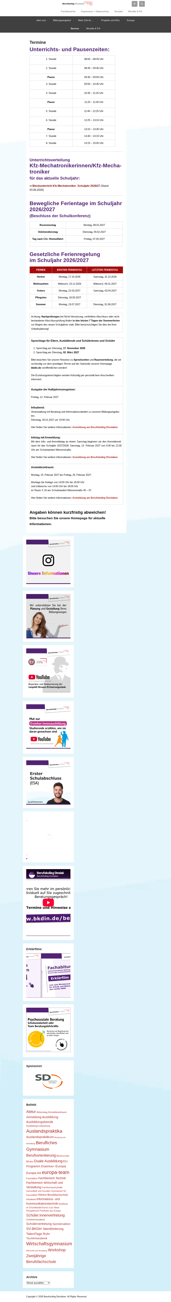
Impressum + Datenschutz (95, 11)
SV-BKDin (34, 1229)
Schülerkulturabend (35, 1220)
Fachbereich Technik (52, 1178)
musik (51, 1208)
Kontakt (119, 11)
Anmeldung (33, 1117)
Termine (38, 42)
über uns (41, 20)
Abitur (31, 1112)
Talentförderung (53, 1229)
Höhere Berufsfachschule (53, 1194)
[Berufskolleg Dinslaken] (77, 4)
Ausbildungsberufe (39, 1122)
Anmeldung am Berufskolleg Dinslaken (95, 427)
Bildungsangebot (62, 20)
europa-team (55, 1172)
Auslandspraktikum (40, 1137)
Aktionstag (41, 1112)
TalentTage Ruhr (38, 1234)
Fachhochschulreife (52, 1187)
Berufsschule (62, 1156)
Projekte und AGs (110, 20)
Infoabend (31, 1199)
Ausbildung (50, 1117)
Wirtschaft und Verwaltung (36, 1251)
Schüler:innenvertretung (45, 1215)
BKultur (29, 1161)
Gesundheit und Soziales (38, 1191)
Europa (131, 20)
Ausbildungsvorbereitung (38, 1126)
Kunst (45, 1207)
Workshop (57, 1250)
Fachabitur (32, 1178)
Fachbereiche (68, 11)
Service (75, 28)
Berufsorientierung (41, 1155)
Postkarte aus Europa (50, 1211)
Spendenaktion (61, 1223)
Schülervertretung (39, 1224)
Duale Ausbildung (48, 1161)
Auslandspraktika (44, 1131)
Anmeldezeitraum (57, 1112)
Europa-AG (33, 1173)
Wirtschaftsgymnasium (49, 1243)
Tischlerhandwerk (36, 1238)
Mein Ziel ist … (86, 20)
